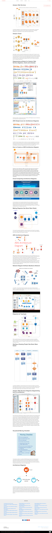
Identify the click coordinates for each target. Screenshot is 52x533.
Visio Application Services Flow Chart (8, 503)
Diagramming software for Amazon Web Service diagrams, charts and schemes (24, 62)
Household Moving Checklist (21, 431)
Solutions (21, 0)
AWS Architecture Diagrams (21, 235)
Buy (28, 0)
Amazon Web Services (19, 5)
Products (17, 0)
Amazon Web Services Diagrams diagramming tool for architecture (26, 391)
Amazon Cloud (17, 33)
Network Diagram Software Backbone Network (26, 266)
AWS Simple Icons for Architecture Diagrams (26, 121)
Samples (26, 0)
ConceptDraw (3, 0)
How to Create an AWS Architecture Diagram (26, 147)
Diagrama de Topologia (19, 314)
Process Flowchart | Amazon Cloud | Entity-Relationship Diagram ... (24, 504)
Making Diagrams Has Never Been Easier (25, 208)
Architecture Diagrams (19, 465)
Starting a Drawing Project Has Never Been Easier (25, 344)
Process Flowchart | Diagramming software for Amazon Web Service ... (40, 504)
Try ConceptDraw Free (47, 5)
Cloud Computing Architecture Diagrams (25, 178)
